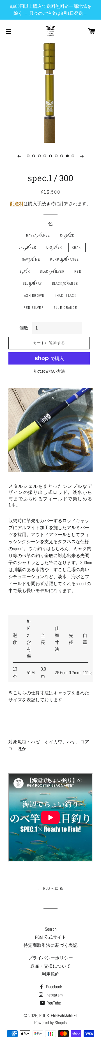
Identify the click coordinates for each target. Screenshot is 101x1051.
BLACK (24, 271)
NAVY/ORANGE (38, 235)
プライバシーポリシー (50, 958)
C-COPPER (27, 247)
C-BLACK (67, 235)
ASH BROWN (34, 295)
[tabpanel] (50, 92)
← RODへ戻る (50, 888)
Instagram (53, 995)
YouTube (53, 1003)
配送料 (17, 204)
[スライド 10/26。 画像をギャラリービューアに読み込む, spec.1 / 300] (33, 156)
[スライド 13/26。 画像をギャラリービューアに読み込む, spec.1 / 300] (50, 156)
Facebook (53, 987)
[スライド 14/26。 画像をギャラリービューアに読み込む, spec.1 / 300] (56, 156)
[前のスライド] (19, 156)
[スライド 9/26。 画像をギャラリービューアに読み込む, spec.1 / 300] (28, 156)
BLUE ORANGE (65, 307)
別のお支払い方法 (49, 371)
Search (50, 929)
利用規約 (50, 974)
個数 (23, 328)
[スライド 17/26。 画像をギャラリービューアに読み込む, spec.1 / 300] (73, 156)
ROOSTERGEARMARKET (58, 1016)
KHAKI (77, 247)
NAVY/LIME (31, 259)
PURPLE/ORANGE (64, 259)
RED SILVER (34, 307)
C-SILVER (54, 247)
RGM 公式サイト (50, 937)
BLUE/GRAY (32, 283)
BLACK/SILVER (52, 271)
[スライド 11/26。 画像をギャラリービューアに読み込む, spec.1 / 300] (39, 156)
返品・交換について (50, 966)
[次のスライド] (82, 156)
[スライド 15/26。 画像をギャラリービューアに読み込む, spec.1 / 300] (62, 156)
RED (77, 271)
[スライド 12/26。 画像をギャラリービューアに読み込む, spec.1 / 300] (45, 156)
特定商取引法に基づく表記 (50, 945)
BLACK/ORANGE (65, 283)
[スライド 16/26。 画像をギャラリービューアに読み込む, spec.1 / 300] (67, 156)
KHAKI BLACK (65, 295)
